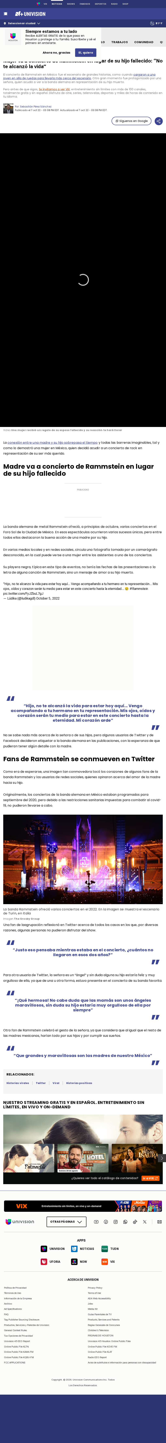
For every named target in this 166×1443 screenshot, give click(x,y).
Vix (45, 4)
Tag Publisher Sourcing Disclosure (21, 1319)
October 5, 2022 (48, 598)
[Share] (159, 121)
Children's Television (98, 1330)
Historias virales (17, 1083)
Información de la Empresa (18, 1298)
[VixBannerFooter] (83, 1206)
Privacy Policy (95, 1287)
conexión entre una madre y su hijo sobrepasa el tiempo (52, 442)
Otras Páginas (62, 1222)
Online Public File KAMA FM (18, 1351)
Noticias (57, 4)
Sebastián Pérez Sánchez (35, 106)
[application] (83, 280)
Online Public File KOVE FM (102, 1346)
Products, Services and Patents (103, 1319)
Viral (56, 1083)
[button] (83, 280)
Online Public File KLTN (16, 1346)
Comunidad (143, 42)
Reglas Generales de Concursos (104, 1325)
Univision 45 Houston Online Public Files (109, 1341)
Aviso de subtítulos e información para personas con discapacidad (122, 1362)
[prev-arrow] (0, 1158)
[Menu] (5, 14)
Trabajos (119, 42)
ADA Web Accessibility (99, 1298)
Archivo (8, 1303)
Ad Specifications (13, 1309)
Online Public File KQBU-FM (19, 1357)
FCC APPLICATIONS (14, 1362)
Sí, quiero (85, 53)
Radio (114, 4)
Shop (125, 4)
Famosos (85, 4)
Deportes (100, 4)
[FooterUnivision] (20, 1222)
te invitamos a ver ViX (54, 89)
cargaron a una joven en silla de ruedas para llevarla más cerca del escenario (79, 76)
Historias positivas (79, 1083)
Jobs (90, 1303)
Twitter (41, 1083)
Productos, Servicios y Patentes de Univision (26, 1325)
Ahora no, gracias (56, 53)
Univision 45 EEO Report (17, 1341)
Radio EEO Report (97, 1357)
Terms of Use (94, 1293)
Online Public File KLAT (100, 1351)
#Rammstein (139, 589)
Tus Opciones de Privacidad (18, 1335)
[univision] (29, 13)
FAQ (6, 1314)
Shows (71, 4)
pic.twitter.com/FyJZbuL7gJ (23, 594)
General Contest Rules (15, 1330)
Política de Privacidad (15, 1287)
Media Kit (93, 1309)
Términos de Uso (12, 1293)
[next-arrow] (162, 1158)
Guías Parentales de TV (100, 1314)
